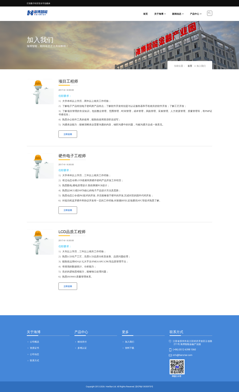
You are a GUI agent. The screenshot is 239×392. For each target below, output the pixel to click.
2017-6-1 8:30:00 (66, 89)
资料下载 (129, 347)
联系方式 (34, 360)
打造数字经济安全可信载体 (38, 3)
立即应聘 (68, 134)
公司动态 (34, 354)
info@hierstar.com (182, 355)
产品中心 (194, 13)
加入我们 (129, 341)
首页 (145, 13)
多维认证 (82, 347)
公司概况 (34, 341)
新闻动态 (176, 13)
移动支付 (82, 341)
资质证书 (34, 347)
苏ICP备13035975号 (144, 386)
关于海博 (158, 13)
